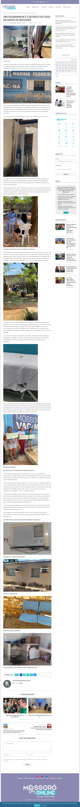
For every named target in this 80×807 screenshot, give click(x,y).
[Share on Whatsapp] (27, 675)
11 (59, 65)
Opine (66, 212)
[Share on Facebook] (21, 675)
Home (28, 7)
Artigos (51, 7)
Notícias (43, 7)
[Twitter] (34, 2)
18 (60, 68)
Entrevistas (66, 7)
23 (75, 68)
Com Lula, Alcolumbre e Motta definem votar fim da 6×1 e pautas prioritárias (65, 46)
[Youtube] (40, 2)
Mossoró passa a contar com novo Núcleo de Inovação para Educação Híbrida (65, 35)
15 (72, 65)
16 (75, 65)
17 (56, 68)
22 (72, 68)
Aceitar (37, 805)
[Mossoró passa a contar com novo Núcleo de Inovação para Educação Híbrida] (60, 256)
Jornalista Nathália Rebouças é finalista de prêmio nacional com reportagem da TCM (71, 91)
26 (63, 71)
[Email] (43, 2)
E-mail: (57, 158)
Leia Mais (44, 805)
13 (65, 65)
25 (60, 71)
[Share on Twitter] (24, 675)
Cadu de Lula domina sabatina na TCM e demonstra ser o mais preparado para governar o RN (66, 28)
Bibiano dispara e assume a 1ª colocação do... (15, 716)
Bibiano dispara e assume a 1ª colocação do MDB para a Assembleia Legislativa (66, 22)
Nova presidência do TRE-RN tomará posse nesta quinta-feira (65, 40)
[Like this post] (17, 675)
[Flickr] (38, 2)
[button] (5, 708)
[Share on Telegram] (31, 675)
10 (57, 65)
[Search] (77, 7)
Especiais (58, 7)
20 (66, 68)
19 (62, 68)
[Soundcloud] (45, 2)
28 (69, 71)
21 (69, 68)
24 (57, 71)
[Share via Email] (34, 675)
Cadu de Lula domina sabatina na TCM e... (40, 716)
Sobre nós (35, 7)
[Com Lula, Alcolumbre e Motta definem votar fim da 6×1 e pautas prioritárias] (60, 280)
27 (66, 71)
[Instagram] (36, 2)
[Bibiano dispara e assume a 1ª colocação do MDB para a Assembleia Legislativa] (15, 705)
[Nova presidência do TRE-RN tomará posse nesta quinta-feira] (60, 269)
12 (62, 65)
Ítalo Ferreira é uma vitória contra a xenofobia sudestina (70, 104)
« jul (56, 76)
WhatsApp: (58, 165)
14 (69, 65)
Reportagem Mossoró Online (18, 23)
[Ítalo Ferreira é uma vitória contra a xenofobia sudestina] (60, 103)
